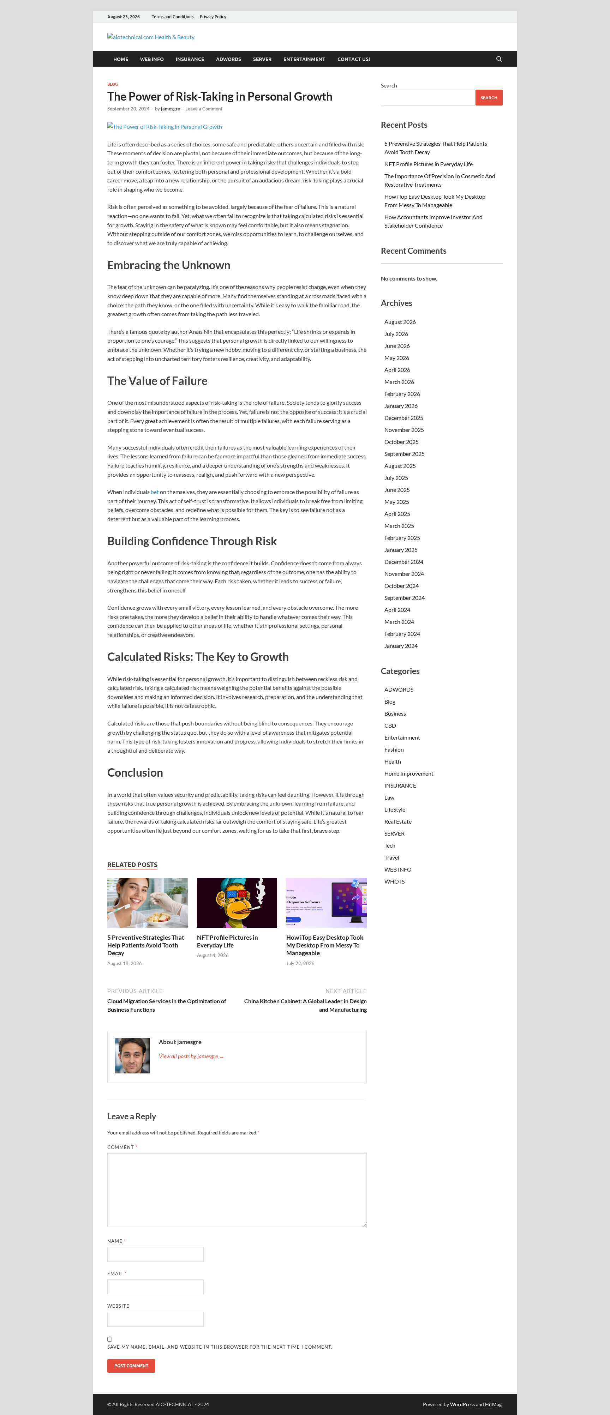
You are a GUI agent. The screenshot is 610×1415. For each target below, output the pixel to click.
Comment (122, 1147)
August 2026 (400, 321)
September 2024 (404, 597)
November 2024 (404, 573)
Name (116, 1241)
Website (118, 1306)
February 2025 (402, 537)
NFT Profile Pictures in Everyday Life (227, 941)
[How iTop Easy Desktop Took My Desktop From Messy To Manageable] (326, 905)
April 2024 (397, 609)
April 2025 (397, 513)
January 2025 (401, 549)
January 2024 (401, 645)
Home (120, 59)
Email (117, 1273)
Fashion (394, 749)
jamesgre (170, 109)
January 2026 (401, 405)
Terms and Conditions (172, 16)
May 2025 (396, 501)
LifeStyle (394, 809)
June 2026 (397, 345)
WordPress (462, 1404)
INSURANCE (190, 59)
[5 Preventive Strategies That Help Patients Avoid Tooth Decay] (147, 905)
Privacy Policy (213, 16)
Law (389, 797)
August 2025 (400, 465)
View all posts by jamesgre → (192, 1056)
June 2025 (397, 489)
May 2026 (396, 357)
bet (155, 491)
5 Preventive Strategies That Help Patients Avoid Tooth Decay (145, 945)
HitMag (493, 1404)
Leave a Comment (203, 109)
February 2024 (402, 633)
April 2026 (397, 369)
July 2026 (396, 333)
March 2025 (399, 525)
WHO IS (394, 881)
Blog (112, 84)
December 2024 (403, 561)
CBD (390, 725)
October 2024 (401, 585)
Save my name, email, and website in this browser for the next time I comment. (220, 1347)
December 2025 (403, 417)
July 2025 (396, 477)
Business (395, 713)
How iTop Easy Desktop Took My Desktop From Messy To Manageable (324, 945)
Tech (389, 845)
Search (389, 85)
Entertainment (304, 59)
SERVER (262, 59)
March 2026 (399, 381)
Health (392, 761)
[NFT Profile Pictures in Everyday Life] (237, 905)
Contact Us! (353, 59)
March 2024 (399, 621)
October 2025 (401, 441)
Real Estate (398, 821)
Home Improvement (408, 773)
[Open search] (499, 59)
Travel (391, 857)
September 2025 (404, 453)
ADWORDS (228, 59)
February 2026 (402, 393)
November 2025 (404, 429)
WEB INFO (152, 59)
